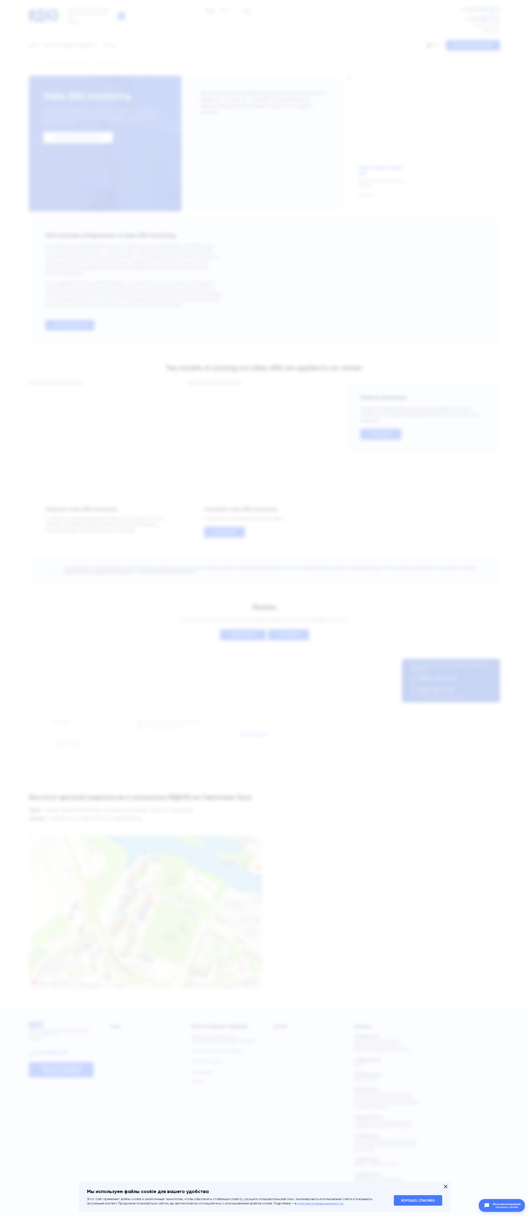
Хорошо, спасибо (418, 1200)
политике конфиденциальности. (320, 1203)
